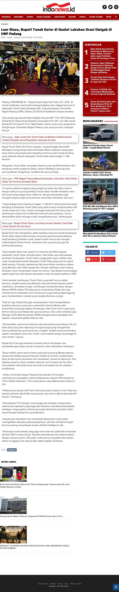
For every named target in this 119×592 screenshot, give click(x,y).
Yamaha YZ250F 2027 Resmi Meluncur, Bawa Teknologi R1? (98, 174)
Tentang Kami (43, 583)
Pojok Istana (96, 17)
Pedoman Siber (75, 583)
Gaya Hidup (59, 17)
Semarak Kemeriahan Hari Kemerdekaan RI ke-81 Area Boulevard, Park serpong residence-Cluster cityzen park (103, 106)
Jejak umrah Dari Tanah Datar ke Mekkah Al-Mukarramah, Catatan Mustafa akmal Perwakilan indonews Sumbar (37, 138)
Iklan (66, 583)
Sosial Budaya (44, 17)
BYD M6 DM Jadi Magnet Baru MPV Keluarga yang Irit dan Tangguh (100, 207)
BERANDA (6, 17)
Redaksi (53, 583)
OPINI (108, 17)
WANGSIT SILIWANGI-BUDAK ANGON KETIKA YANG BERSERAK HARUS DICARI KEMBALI (34, 547)
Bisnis (30, 17)
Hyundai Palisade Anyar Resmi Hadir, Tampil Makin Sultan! (98, 146)
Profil (82, 17)
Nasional (18, 17)
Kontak (60, 583)
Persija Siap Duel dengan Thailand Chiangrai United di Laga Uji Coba (103, 79)
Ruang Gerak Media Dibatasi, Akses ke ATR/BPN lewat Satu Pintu (31, 516)
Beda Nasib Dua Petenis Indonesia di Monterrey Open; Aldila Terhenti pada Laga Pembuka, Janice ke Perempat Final (103, 53)
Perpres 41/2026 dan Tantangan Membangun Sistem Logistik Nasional (103, 92)
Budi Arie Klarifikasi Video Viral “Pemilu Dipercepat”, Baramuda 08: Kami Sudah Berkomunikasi (35, 486)
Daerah (72, 17)
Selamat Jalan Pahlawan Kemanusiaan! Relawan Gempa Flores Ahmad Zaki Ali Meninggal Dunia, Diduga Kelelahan (103, 67)
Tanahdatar (12, 450)
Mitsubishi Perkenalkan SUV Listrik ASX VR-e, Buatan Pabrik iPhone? (100, 235)
